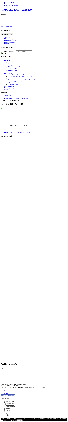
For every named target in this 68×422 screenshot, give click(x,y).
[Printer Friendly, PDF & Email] (5, 125)
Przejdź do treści (8, 4)
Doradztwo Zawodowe (14, 84)
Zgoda (19, 420)
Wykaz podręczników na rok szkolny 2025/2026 (21, 80)
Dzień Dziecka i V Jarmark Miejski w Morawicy (18, 98)
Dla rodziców (8, 73)
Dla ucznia (7, 60)
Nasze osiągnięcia (9, 86)
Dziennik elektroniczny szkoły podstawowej (20, 76)
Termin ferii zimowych (14, 68)
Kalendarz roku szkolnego (15, 67)
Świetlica (10, 65)
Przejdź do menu (9, 2)
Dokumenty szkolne (9, 42)
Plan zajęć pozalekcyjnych (15, 63)
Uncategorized (8, 97)
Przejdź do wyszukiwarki (11, 5)
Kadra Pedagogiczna (10, 40)
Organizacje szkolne (13, 70)
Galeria (6, 89)
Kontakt (6, 43)
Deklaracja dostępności (10, 88)
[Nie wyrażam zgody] (22, 420)
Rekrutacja (11, 83)
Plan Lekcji (11, 62)
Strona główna (8, 37)
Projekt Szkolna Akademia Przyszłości (18, 75)
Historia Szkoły (8, 39)
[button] (8, 395)
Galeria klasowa (12, 71)
